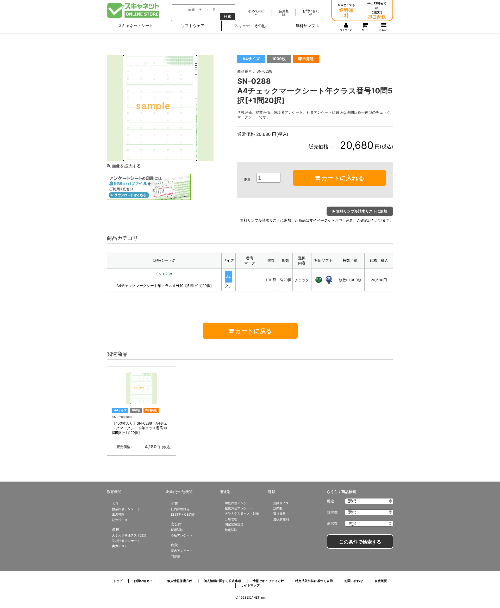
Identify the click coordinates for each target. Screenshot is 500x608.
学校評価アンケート (126, 541)
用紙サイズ (281, 503)
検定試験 (231, 530)
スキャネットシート (135, 25)
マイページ (318, 220)
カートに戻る (253, 331)
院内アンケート (182, 551)
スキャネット (133, 10)
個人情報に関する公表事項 (222, 581)
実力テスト (120, 546)
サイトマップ (250, 585)
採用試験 (177, 530)
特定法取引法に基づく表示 (314, 581)
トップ (117, 581)
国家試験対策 (234, 524)
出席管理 (118, 514)
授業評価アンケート (126, 509)
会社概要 (380, 581)
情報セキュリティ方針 (268, 581)
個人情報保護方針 (179, 581)
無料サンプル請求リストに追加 (361, 211)
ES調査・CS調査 (183, 514)
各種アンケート (182, 535)
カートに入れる (342, 178)
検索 (227, 16)
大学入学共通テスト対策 (129, 535)
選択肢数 (279, 514)
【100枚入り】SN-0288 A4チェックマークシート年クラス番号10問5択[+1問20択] (139, 428)
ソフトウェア (192, 25)
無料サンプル (307, 25)
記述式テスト (121, 520)
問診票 (175, 556)
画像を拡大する (126, 165)
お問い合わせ (353, 581)
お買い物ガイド (145, 581)
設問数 (278, 508)
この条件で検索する (360, 542)
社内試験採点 (180, 509)
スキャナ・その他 (250, 25)
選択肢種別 (281, 519)
